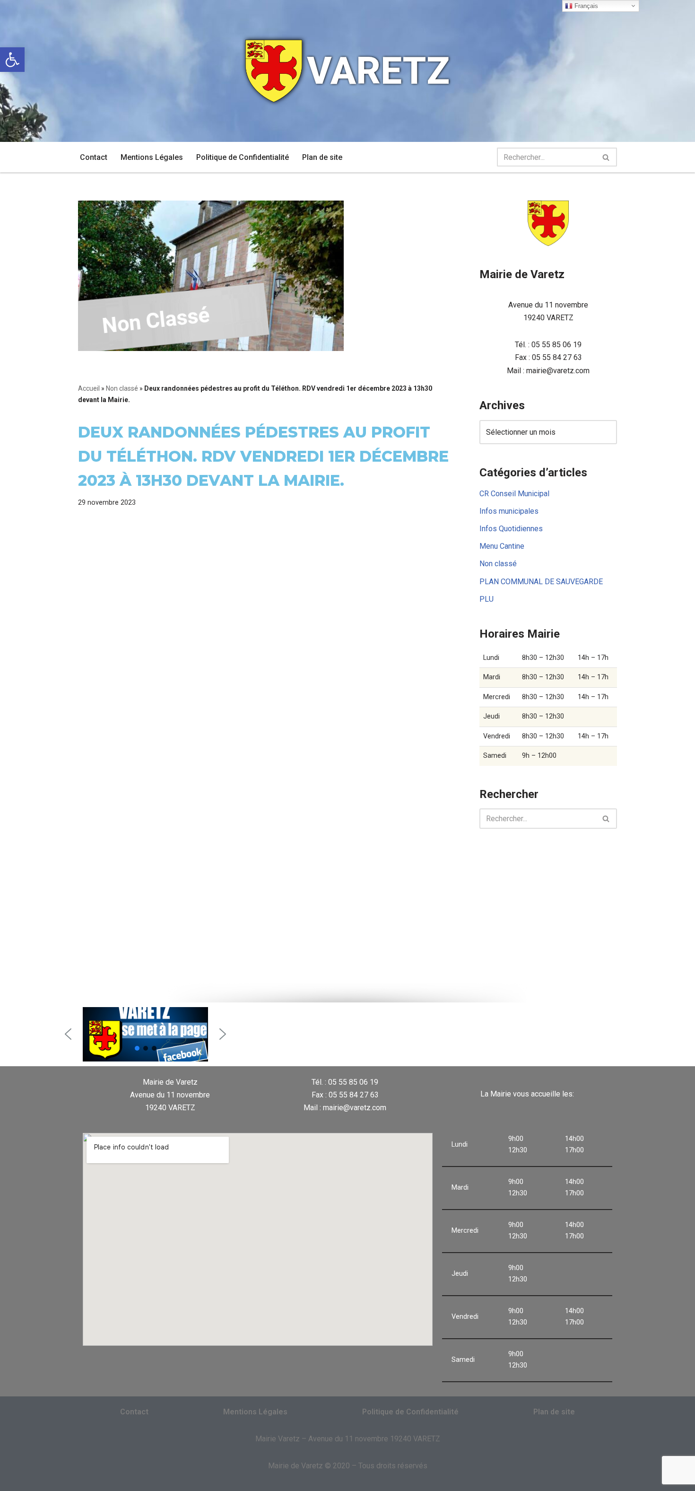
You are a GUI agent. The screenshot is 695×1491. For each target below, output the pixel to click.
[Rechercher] (606, 157)
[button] (68, 1034)
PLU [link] (486, 599)
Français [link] (585, 5)
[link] (12, 59)
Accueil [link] (89, 388)
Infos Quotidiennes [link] (511, 528)
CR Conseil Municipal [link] (514, 493)
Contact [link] (93, 157)
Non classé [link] (122, 388)
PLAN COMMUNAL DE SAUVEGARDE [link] (541, 581)
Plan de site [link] (322, 157)
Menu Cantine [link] (501, 546)
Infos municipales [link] (509, 511)
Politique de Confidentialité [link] (242, 157)
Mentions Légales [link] (152, 157)
